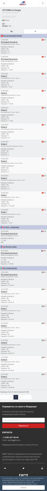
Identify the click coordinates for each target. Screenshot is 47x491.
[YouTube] (42, 468)
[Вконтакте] (5, 468)
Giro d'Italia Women (10, 268)
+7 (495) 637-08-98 (10, 438)
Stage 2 (4, 93)
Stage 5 (4, 377)
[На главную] (23, 3)
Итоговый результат (9, 42)
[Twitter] (23, 468)
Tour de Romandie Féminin (12, 36)
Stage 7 (4, 309)
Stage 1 (4, 195)
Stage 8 (4, 292)
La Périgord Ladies (10, 247)
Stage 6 (4, 343)
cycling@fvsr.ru (14, 440)
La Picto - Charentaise (11, 227)
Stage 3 (4, 76)
